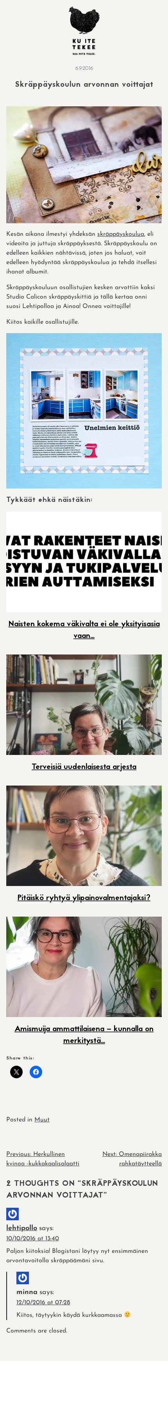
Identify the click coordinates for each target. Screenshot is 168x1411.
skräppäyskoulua (120, 234)
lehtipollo (21, 1228)
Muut (42, 1120)
